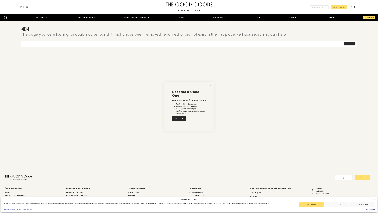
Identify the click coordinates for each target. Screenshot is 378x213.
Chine (258, 17)
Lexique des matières (197, 196)
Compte (319, 189)
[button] (374, 199)
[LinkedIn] (24, 7)
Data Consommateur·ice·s (76, 196)
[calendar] (27, 7)
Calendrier (331, 17)
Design (7, 192)
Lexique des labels (196, 192)
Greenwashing (133, 192)
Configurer (362, 205)
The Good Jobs (369, 17)
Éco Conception (41, 17)
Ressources (293, 17)
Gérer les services (370, 209)
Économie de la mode (85, 17)
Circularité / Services (75, 192)
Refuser (337, 205)
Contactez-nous (322, 193)
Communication (219, 17)
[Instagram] (21, 7)
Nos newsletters (319, 7)
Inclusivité (132, 196)
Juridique (181, 17)
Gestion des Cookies (9, 209)
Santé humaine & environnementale (136, 17)
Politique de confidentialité (24, 209)
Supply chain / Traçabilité (15, 196)
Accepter (311, 205)
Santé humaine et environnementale (270, 188)
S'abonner (179, 119)
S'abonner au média (339, 7)
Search (349, 44)
